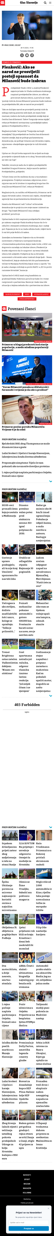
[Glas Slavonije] (2, 4)
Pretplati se (29, 1228)
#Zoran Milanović (41, 294)
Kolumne (27, 1193)
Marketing (27, 1199)
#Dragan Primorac (27, 299)
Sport (27, 1179)
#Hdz (27, 294)
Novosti (27, 1175)
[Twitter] (22, 55)
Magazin (27, 1188)
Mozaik (27, 1184)
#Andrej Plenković (12, 294)
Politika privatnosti (27, 1203)
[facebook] (32, 55)
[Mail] (27, 55)
